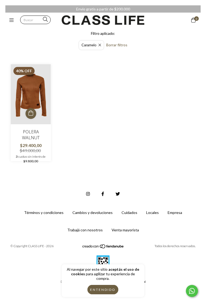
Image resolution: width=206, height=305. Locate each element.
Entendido (103, 290)
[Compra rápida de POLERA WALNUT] (30, 113)
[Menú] (12, 20)
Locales (152, 212)
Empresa (175, 212)
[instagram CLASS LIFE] (88, 193)
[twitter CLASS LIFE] (117, 193)
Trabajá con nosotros (85, 230)
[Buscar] (45, 20)
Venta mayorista (125, 230)
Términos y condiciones (44, 212)
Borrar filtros (116, 45)
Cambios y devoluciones (92, 212)
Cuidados (129, 212)
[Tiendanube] (103, 248)
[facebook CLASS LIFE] (102, 193)
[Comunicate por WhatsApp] (192, 291)
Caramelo (89, 45)
